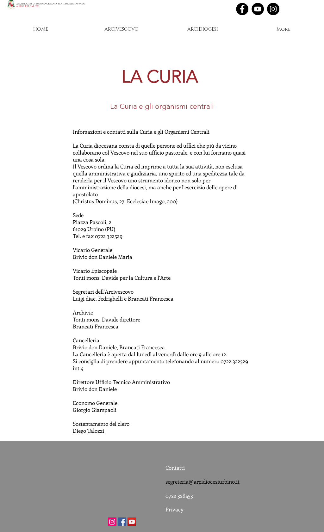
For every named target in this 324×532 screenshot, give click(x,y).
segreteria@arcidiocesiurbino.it (202, 481)
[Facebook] (242, 9)
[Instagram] (273, 9)
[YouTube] (258, 9)
